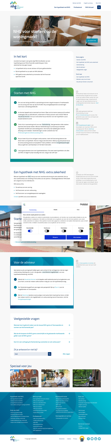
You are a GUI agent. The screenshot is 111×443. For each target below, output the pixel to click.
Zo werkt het (92, 40)
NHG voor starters (37, 407)
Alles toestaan (77, 237)
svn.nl (57, 287)
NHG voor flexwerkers (38, 401)
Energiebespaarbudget (24, 299)
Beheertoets (59, 407)
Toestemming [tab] (32, 210)
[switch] (47, 231)
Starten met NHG (81, 60)
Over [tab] (78, 209)
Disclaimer (62, 439)
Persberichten (82, 418)
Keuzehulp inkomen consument (85, 82)
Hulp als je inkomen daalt (17, 414)
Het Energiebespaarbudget (83, 125)
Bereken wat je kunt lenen (83, 79)
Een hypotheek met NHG (62, 7)
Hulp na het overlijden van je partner (19, 422)
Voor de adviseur (81, 67)
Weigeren (55, 237)
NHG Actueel (89, 7)
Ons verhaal (81, 399)
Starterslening (80, 65)
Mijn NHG (98, 3)
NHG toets (58, 405)
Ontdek (16, 197)
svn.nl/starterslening (82, 115)
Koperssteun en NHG (38, 412)
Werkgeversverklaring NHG (62, 399)
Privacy (75, 439)
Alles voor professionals (39, 418)
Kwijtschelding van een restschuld (19, 420)
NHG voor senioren (37, 408)
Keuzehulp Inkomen (30, 279)
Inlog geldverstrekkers (61, 408)
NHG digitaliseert (37, 430)
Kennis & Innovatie (37, 426)
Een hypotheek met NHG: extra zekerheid (87, 62)
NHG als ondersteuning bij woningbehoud (43, 428)
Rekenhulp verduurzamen (62, 401)
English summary (88, 3)
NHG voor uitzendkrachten (39, 403)
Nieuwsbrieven (82, 416)
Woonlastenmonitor (38, 424)
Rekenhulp (25, 295)
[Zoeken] (99, 7)
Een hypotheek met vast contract (41, 399)
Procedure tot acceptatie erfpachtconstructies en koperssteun (65, 411)
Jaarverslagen (82, 412)
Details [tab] (55, 209)
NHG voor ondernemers (39, 405)
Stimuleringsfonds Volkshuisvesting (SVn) (31, 133)
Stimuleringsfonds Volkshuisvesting (25, 242)
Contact (80, 426)
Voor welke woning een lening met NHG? (20, 405)
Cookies (69, 439)
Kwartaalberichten (83, 414)
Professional (78, 7)
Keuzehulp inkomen (60, 403)
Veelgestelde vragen (82, 70)
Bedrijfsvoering (82, 401)
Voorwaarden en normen (86, 263)
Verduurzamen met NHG (17, 401)
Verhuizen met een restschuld (18, 418)
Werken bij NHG (77, 3)
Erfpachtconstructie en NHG (40, 410)
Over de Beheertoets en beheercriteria (20, 416)
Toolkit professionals (38, 420)
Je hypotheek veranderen (17, 403)
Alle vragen (66, 354)
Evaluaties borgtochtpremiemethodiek (88, 403)
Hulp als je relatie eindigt (16, 412)
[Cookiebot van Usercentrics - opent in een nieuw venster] (81, 204)
